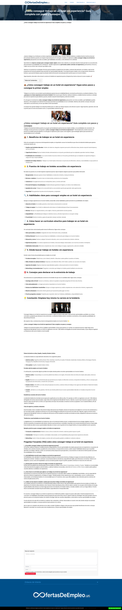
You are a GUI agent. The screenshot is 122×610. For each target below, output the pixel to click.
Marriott (56, 261)
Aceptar (86, 608)
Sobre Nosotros (80, 2)
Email (27, 569)
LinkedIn (52, 258)
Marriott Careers (72, 467)
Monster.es (33, 379)
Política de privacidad (92, 608)
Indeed (48, 258)
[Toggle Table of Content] (39, 80)
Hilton (59, 261)
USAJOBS (36, 384)
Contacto (72, 2)
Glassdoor (58, 258)
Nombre (27, 566)
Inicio (66, 2)
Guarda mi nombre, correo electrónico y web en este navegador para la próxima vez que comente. (46, 572)
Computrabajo (37, 374)
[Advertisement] (61, 34)
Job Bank (32, 389)
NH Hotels (65, 261)
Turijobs (82, 465)
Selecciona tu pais (91, 2)
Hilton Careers (81, 467)
